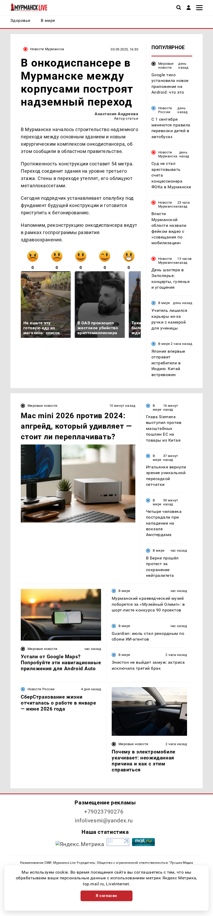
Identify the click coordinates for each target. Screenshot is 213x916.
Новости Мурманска (47, 49)
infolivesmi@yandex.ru (104, 820)
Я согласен (106, 895)
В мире (164, 303)
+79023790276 (104, 812)
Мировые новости (166, 65)
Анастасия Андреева (116, 113)
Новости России (165, 110)
